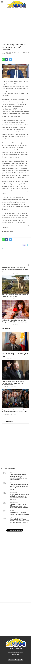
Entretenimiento (14, 502)
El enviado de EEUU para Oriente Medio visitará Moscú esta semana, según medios (19, 520)
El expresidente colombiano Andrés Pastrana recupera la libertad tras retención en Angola (13, 383)
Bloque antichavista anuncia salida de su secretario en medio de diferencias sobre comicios (15, 411)
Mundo (11, 482)
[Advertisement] (15, 25)
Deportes (12, 510)
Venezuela (8, 53)
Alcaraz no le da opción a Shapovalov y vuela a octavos (19, 513)
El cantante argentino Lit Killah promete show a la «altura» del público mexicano (19, 506)
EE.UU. (11, 472)
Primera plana (13, 492)
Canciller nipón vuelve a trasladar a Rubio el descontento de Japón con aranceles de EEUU (15, 354)
